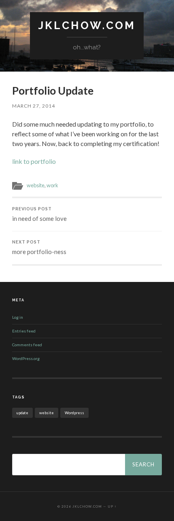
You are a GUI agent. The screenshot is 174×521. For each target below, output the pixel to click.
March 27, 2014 (33, 106)
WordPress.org (26, 358)
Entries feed (24, 330)
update (22, 413)
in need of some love (39, 214)
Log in (17, 317)
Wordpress (74, 413)
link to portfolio (34, 161)
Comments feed (27, 344)
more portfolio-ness (39, 247)
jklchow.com (87, 25)
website (36, 185)
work (52, 185)
